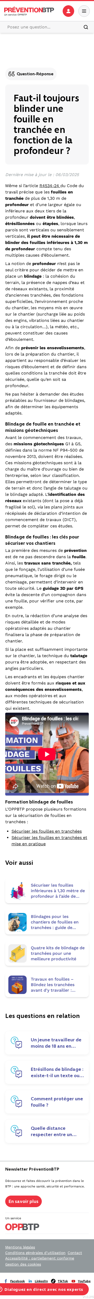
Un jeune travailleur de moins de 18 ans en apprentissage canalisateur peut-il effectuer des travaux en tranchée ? (56, 1043)
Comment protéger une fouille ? (57, 1102)
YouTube (84, 1281)
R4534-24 (49, 185)
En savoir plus (23, 1201)
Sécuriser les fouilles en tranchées (46, 831)
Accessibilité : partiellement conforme (39, 1258)
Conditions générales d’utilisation (35, 1253)
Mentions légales (20, 1247)
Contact (75, 1253)
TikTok (63, 1281)
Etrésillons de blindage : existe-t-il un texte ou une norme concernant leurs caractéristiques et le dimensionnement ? (57, 1072)
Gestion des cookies (23, 1264)
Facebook (17, 1281)
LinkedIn (41, 1281)
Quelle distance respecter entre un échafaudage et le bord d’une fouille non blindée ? (57, 1131)
